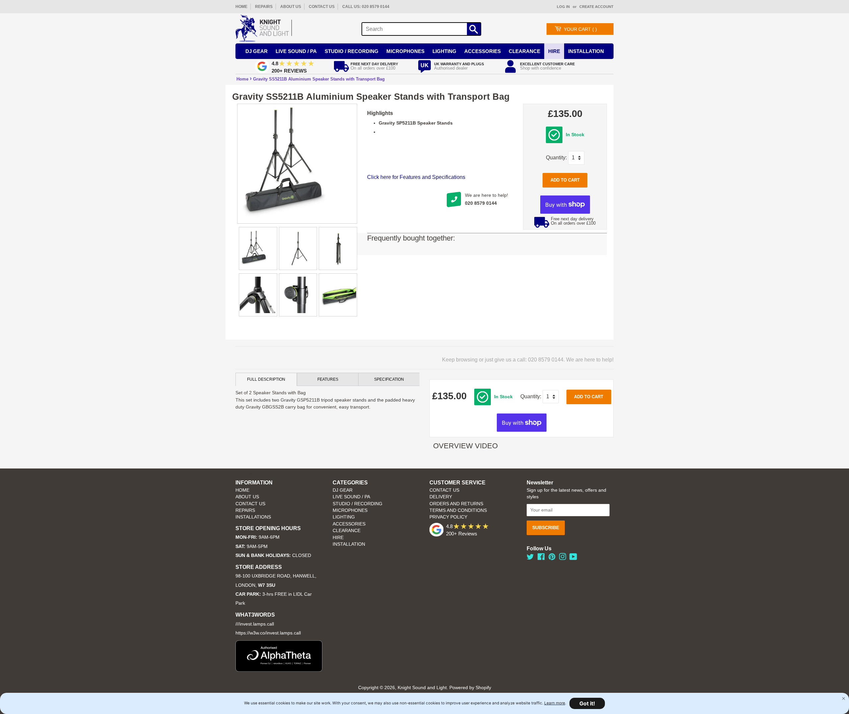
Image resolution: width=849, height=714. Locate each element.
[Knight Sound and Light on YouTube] (573, 558)
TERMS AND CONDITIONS (458, 510)
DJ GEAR (343, 490)
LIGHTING (344, 517)
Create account (596, 7)
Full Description (266, 379)
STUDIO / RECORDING (357, 503)
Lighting (444, 51)
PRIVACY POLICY (448, 517)
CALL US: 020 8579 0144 (365, 6)
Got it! (587, 703)
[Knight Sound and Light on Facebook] (541, 558)
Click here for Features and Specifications (416, 177)
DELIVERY (440, 496)
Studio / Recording (351, 51)
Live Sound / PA (296, 51)
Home (242, 79)
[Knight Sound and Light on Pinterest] (551, 558)
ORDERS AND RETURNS (456, 503)
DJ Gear (256, 51)
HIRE (338, 537)
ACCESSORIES (349, 524)
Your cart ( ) (580, 29)
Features (327, 379)
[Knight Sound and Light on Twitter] (530, 558)
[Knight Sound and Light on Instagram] (562, 558)
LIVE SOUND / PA (351, 496)
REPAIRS (264, 6)
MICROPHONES (350, 510)
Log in (563, 7)
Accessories (482, 51)
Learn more (554, 703)
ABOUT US (290, 6)
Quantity (555, 157)
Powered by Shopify (470, 687)
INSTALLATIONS (253, 517)
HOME (241, 6)
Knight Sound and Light (422, 687)
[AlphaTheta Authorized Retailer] (278, 670)
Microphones (405, 51)
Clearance (524, 51)
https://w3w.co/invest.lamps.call (268, 633)
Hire (554, 51)
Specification (389, 379)
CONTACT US (322, 6)
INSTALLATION (586, 51)
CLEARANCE (346, 530)
